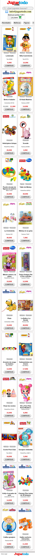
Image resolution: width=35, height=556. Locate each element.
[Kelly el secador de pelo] (9, 480)
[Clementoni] (6, 73)
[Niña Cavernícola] (25, 42)
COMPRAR (9, 65)
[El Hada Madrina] (25, 86)
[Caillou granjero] (9, 524)
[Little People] (12, 379)
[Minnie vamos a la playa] (9, 261)
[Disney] (29, 161)
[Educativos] (11, 161)
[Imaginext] (12, 117)
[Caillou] (12, 510)
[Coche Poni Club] (9, 436)
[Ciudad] (12, 424)
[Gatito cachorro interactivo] (25, 524)
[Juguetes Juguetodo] (17, 5)
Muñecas (17, 23)
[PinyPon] (29, 74)
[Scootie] (25, 130)
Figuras (27, 23)
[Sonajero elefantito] (25, 436)
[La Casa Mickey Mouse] (29, 204)
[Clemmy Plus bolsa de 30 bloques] (25, 480)
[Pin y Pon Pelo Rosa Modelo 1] (25, 393)
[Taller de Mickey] (25, 174)
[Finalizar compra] (19, 18)
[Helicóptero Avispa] (9, 130)
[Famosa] (22, 74)
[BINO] (7, 161)
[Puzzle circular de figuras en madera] (9, 174)
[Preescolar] (28, 424)
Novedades (6, 23)
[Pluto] (9, 305)
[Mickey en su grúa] (25, 218)
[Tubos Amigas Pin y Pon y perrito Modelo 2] (25, 261)
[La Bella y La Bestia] (25, 305)
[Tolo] (8, 30)
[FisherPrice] (6, 117)
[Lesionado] (9, 42)
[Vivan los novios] (9, 393)
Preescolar (13, 52)
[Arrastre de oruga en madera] (9, 349)
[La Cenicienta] (9, 218)
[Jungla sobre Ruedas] (29, 117)
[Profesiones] (13, 30)
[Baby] (12, 73)
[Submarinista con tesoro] (25, 349)
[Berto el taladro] (9, 86)
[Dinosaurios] (29, 30)
